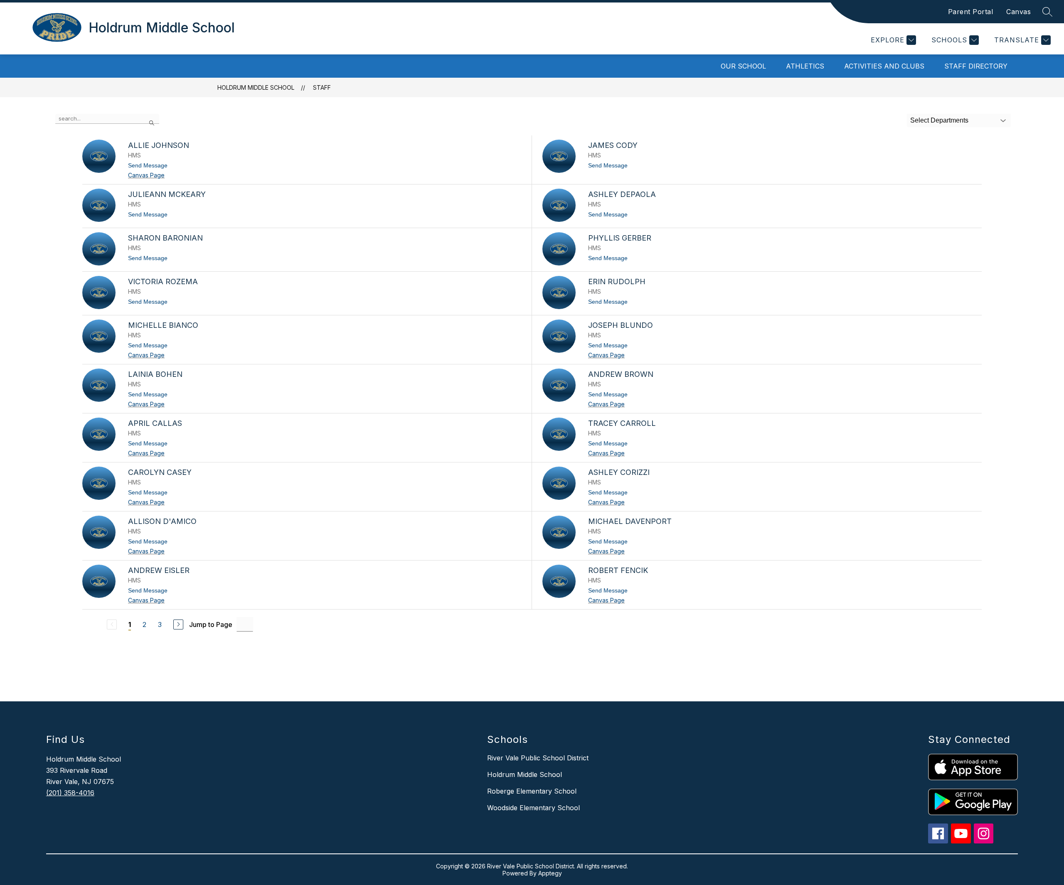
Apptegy (550, 873)
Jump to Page (210, 624)
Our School (743, 66)
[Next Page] (178, 624)
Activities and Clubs (884, 66)
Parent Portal (970, 11)
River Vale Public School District (538, 758)
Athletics (805, 66)
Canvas (1018, 11)
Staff (322, 87)
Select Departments (939, 120)
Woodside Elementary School (533, 808)
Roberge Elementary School (531, 791)
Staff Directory (975, 66)
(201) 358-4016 (70, 793)
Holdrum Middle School (255, 87)
